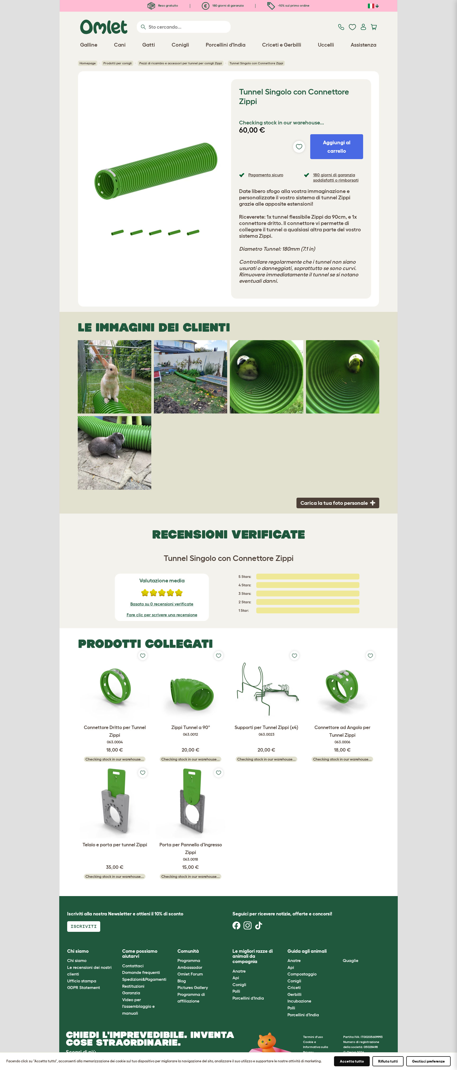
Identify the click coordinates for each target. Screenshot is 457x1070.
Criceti (294, 987)
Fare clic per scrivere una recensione (162, 614)
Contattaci (133, 965)
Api (235, 977)
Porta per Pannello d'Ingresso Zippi (190, 851)
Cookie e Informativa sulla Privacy (315, 1047)
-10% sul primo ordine (293, 5)
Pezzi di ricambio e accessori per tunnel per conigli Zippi (180, 63)
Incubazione (299, 1001)
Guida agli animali (307, 951)
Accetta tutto (352, 1061)
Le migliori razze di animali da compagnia (252, 956)
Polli (236, 991)
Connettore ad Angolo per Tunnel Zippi (342, 734)
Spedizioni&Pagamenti (144, 979)
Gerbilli (294, 994)
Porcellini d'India (248, 998)
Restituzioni (133, 986)
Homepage (88, 63)
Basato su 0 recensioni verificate (161, 603)
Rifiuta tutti (388, 1061)
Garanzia (131, 992)
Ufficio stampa (81, 980)
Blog (181, 980)
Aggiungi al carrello (336, 147)
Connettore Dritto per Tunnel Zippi (115, 734)
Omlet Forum (190, 974)
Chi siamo (76, 960)
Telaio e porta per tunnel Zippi (115, 844)
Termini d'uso (313, 1036)
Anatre (239, 971)
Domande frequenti (141, 972)
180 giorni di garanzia (228, 5)
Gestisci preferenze (428, 1061)
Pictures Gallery (192, 987)
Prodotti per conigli (117, 63)
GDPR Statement (83, 987)
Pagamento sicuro (265, 174)
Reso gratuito (167, 5)
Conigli (239, 984)
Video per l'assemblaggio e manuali (138, 1006)
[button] (338, 951)
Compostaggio (302, 974)
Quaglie (350, 960)
